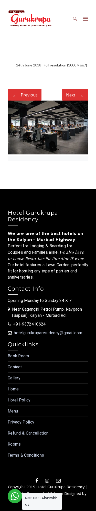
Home (13, 389)
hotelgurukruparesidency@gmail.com (48, 332)
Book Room (18, 355)
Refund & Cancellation (28, 433)
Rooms (14, 444)
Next (75, 94)
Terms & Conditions (26, 455)
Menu (13, 411)
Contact (15, 367)
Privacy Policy (21, 422)
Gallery (14, 378)
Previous (25, 94)
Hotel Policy (19, 400)
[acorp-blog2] (48, 128)
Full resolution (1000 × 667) (65, 65)
